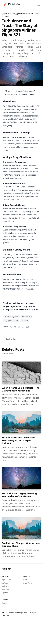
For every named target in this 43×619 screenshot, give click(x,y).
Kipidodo (7, 568)
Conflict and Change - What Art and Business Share (21, 544)
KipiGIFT (5, 592)
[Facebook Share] (15, 326)
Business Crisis (32, 13)
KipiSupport (6, 580)
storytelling (27, 316)
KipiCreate (5, 586)
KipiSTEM (5, 589)
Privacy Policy (27, 583)
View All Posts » (8, 353)
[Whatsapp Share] (23, 326)
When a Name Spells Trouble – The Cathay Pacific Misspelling (20, 389)
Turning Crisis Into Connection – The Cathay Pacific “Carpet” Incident (19, 440)
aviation (24, 320)
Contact (4, 603)
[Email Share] (27, 326)
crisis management (11, 316)
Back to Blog (11, 339)
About (24, 580)
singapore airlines (11, 320)
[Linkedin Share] (19, 326)
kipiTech (5, 583)
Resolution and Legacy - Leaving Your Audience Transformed (19, 495)
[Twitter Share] (11, 326)
